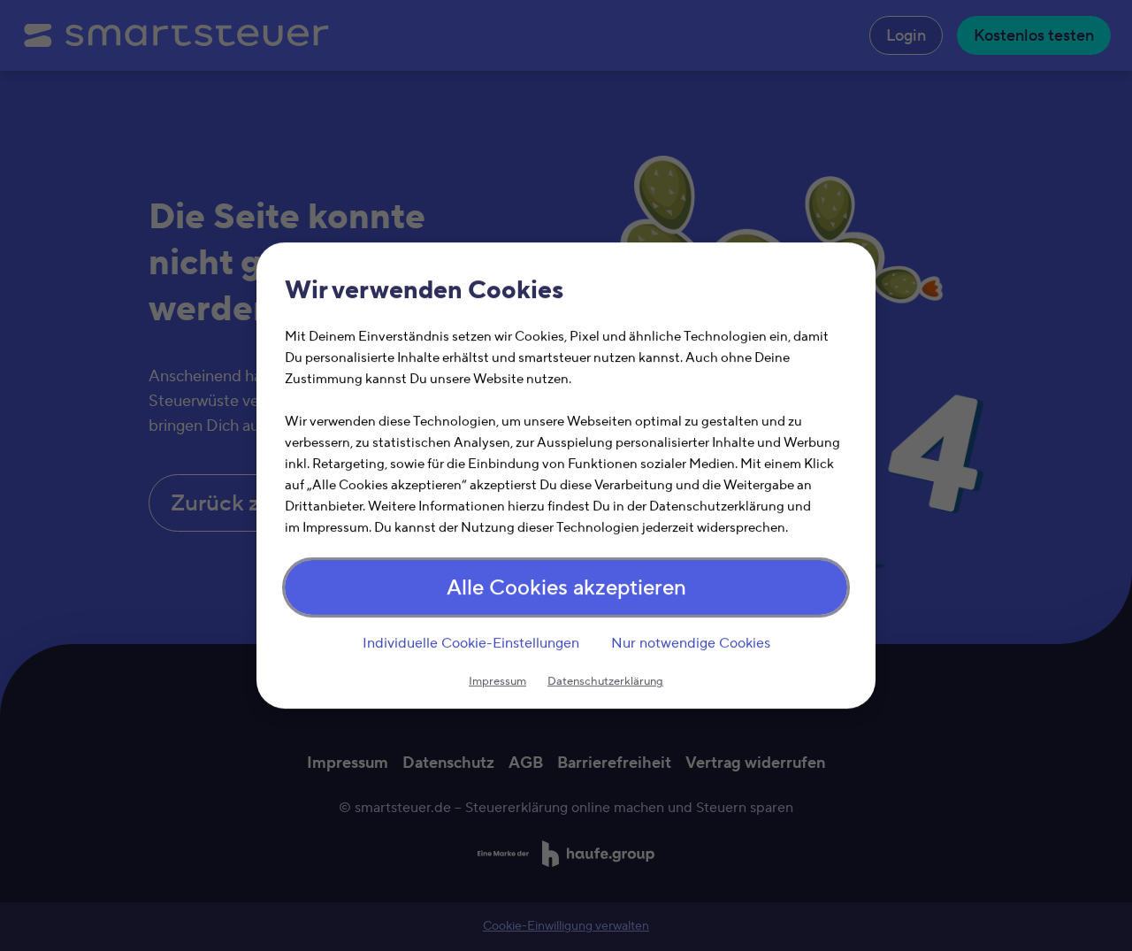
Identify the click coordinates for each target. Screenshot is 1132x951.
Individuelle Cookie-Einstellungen (471, 643)
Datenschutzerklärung (605, 681)
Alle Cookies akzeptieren (566, 588)
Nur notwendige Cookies (690, 643)
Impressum (497, 681)
